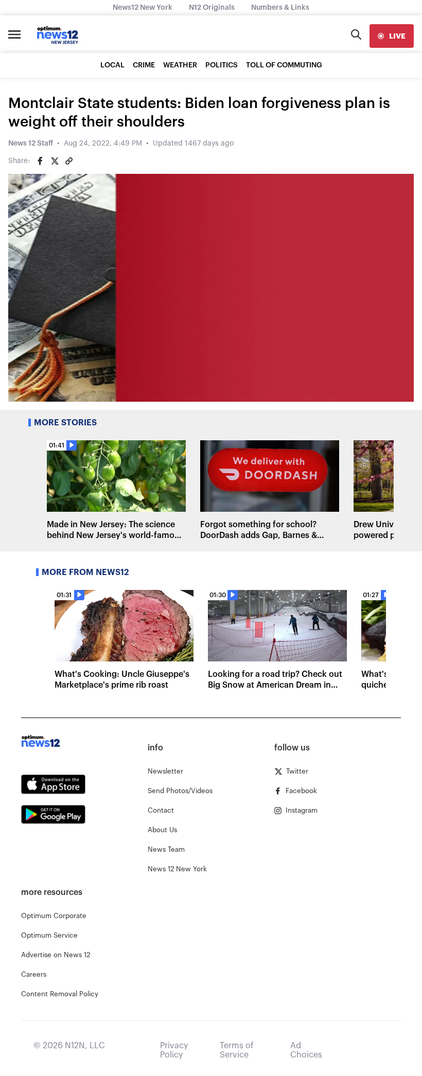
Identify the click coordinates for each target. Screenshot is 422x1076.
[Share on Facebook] (40, 161)
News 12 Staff (30, 143)
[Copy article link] (69, 161)
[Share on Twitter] (54, 161)
